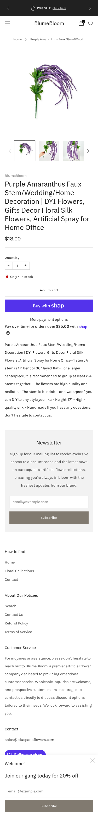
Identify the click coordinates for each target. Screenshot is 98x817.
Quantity (12, 258)
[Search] (90, 23)
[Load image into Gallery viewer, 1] (24, 150)
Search (10, 606)
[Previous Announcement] (8, 8)
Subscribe (49, 806)
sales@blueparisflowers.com (29, 739)
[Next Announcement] (90, 8)
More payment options (49, 319)
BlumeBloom (49, 23)
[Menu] (7, 23)
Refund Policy (16, 623)
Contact (11, 579)
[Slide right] (87, 150)
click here (59, 8)
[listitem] (49, 8)
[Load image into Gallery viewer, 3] (73, 150)
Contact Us (14, 614)
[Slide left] (11, 150)
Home (17, 39)
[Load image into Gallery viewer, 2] (49, 150)
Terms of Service (18, 632)
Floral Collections (19, 571)
